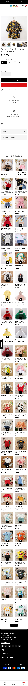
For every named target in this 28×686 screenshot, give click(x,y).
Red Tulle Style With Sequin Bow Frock (6, 359)
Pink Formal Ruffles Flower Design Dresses (20, 303)
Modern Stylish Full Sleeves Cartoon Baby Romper (6, 285)
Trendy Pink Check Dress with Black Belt (20, 210)
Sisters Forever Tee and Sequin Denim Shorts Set (21, 192)
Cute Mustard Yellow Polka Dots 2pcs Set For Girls (7, 266)
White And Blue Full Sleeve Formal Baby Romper (6, 470)
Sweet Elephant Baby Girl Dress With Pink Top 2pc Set (21, 377)
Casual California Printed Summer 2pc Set (20, 247)
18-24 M (19, 62)
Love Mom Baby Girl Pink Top (6, 600)
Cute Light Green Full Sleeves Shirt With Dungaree (6, 247)
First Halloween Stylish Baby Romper (20, 452)
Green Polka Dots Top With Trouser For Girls (20, 618)
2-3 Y (3, 66)
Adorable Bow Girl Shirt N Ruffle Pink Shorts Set (21, 173)
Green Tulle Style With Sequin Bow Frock (20, 322)
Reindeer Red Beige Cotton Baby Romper (6, 507)
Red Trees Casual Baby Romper (7, 489)
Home (2, 10)
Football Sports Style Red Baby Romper (6, 452)
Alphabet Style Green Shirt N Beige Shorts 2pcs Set (20, 229)
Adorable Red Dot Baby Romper (7, 414)
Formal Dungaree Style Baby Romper (7, 396)
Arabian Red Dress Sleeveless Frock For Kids (6, 322)
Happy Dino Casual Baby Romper (19, 266)
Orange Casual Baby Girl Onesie (20, 433)
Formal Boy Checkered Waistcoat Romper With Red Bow (20, 285)
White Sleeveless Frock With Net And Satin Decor (20, 340)
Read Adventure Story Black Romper (20, 581)
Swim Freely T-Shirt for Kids (20, 526)
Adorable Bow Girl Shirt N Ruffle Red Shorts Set (7, 192)
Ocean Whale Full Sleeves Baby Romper (6, 526)
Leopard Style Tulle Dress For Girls (6, 173)
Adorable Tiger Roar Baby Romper (6, 563)
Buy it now (14, 85)
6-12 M (4, 62)
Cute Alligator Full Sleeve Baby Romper (6, 377)
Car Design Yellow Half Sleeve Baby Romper (20, 563)
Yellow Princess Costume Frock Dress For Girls (6, 340)
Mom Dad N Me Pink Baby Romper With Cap (21, 359)
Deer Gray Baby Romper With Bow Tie (6, 433)
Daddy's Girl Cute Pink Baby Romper (20, 470)
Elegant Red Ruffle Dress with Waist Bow (6, 229)
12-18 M (11, 62)
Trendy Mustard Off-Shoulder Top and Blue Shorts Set (7, 210)
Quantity (3, 71)
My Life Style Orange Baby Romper (20, 544)
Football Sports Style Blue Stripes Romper (20, 489)
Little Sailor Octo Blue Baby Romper (6, 544)
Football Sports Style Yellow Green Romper (20, 507)
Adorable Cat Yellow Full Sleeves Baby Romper (7, 303)
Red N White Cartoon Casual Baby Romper (20, 396)
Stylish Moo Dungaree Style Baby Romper (20, 414)
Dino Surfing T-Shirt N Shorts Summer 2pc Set (7, 581)
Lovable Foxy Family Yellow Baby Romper (6, 618)
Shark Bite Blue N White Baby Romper (21, 600)
